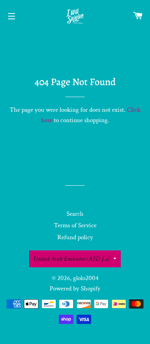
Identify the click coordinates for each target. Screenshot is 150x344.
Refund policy (75, 237)
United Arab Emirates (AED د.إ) (71, 259)
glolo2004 (85, 278)
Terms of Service (75, 225)
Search (75, 214)
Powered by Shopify (75, 288)
